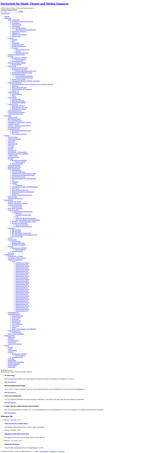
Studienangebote (13, 117)
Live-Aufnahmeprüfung (15, 120)
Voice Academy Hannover (19, 134)
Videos (14, 96)
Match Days (15, 132)
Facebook (9, 10)
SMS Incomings (16, 231)
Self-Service (11, 142)
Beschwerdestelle (20, 59)
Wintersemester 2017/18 (22, 286)
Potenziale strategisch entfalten (17, 63)
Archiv (14, 261)
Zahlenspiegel (16, 33)
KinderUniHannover (14, 330)
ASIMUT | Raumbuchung (19, 34)
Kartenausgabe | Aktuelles (15, 256)
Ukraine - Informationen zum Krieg (22, 195)
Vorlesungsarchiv (17, 332)
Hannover (11, 253)
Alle (11, 416)
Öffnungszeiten (16, 36)
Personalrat (15, 48)
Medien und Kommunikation (23, 226)
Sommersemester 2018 (21, 284)
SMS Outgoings (16, 230)
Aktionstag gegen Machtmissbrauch (25, 30)
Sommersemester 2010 (21, 311)
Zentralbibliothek (17, 170)
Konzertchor (15, 319)
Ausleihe (14, 183)
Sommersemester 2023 (21, 271)
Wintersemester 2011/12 (22, 306)
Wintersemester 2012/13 (22, 302)
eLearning (11, 147)
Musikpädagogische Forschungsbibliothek (24, 178)
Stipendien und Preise (14, 167)
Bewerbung (7, 115)
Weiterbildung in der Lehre (19, 107)
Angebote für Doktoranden (19, 223)
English (14, 10)
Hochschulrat (15, 43)
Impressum (61, 451)
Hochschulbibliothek (14, 168)
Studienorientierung (13, 129)
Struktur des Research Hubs (20, 68)
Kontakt (6, 345)
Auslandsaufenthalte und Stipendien (22, 211)
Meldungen (11, 337)
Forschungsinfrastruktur (18, 74)
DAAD (10, 238)
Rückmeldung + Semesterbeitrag (17, 152)
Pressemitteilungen (13, 340)
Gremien (10, 38)
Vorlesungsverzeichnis (14, 139)
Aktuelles (18, 51)
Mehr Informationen (10, 382)
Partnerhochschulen (17, 236)
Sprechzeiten (11, 140)
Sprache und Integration (15, 205)
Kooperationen (12, 97)
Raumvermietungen (13, 364)
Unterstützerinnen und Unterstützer (22, 89)
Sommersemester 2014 (21, 297)
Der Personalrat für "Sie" (22, 49)
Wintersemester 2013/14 (22, 299)
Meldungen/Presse (9, 335)
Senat (13, 41)
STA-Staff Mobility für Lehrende (21, 233)
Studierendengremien (18, 44)
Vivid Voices (15, 325)
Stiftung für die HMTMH (19, 87)
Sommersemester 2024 (21, 268)
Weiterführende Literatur (19, 109)
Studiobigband (16, 322)
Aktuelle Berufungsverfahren (16, 112)
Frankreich (18, 213)
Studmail (10, 149)
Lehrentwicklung (13, 104)
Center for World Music (18, 172)
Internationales (8, 200)
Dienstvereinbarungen (21, 53)
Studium (6, 135)
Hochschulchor (16, 321)
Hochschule (7, 18)
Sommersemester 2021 (21, 278)
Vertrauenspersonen (17, 61)
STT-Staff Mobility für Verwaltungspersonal (24, 235)
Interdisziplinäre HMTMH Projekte (22, 72)
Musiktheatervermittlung (19, 102)
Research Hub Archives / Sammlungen (23, 192)
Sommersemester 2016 (21, 291)
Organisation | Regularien (19, 31)
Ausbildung (15, 182)
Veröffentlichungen (13, 92)
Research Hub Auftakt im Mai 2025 (25, 71)
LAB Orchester (16, 317)
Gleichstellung (16, 26)
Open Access (15, 188)
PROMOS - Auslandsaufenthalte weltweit (24, 221)
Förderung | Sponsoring (15, 82)
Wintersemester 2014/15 (22, 296)
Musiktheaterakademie (18, 101)
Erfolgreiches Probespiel (11, 444)
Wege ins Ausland (13, 210)
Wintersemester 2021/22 (22, 276)
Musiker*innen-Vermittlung (16, 334)
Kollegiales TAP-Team (18, 106)
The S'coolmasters (17, 324)
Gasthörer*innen (13, 155)
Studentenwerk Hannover (15, 198)
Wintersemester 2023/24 (22, 269)
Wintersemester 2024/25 (22, 266)
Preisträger (11, 339)
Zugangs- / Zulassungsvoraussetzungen (19, 125)
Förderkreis (15, 86)
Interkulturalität (16, 99)
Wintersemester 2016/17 (22, 289)
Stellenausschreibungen (15, 111)
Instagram (3, 10)
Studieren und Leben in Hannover (18, 203)
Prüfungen (11, 145)
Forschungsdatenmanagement (23, 76)
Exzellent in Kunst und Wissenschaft (22, 21)
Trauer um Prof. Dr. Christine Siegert (16, 423)
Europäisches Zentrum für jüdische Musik (24, 173)
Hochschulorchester (17, 316)
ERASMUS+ (12, 228)
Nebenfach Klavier (13, 124)
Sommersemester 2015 (21, 294)
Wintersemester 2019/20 (22, 279)
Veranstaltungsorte (13, 312)
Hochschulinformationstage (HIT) (21, 130)
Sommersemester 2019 (21, 281)
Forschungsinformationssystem (24, 77)
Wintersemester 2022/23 (22, 273)
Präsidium (14, 39)
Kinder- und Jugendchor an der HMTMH (24, 329)
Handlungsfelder (16, 64)
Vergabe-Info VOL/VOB (15, 114)
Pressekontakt (12, 342)
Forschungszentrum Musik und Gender (23, 175)
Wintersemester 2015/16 (22, 292)
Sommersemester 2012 (21, 304)
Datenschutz (11, 367)
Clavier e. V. (15, 91)
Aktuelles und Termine (14, 201)
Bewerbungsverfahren (14, 119)
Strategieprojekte (16, 25)
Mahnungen (18, 185)
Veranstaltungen (9, 254)
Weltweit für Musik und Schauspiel (25, 218)
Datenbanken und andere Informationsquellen (25, 187)
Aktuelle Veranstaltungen (15, 259)
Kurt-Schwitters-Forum (18, 177)
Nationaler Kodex (17, 206)
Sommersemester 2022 (21, 274)
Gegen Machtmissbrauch (19, 28)
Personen (10, 56)
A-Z (13, 180)
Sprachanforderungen (14, 127)
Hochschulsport (12, 197)
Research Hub (12, 66)
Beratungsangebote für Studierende (18, 154)
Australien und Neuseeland (23, 215)
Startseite (7, 16)
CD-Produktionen (17, 94)
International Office (13, 157)
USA (16, 216)
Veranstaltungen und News (19, 69)
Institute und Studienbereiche (16, 54)
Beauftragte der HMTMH (19, 58)
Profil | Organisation (14, 20)
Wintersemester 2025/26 (22, 263)
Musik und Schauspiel (21, 225)
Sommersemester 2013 (21, 301)
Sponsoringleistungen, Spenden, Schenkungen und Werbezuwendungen (32, 84)
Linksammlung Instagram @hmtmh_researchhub (26, 81)
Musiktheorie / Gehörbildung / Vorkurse (19, 122)
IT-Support (11, 359)
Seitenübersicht (5, 13)
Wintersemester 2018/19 (22, 283)
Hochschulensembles (14, 314)
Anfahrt (10, 349)
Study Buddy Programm (15, 208)
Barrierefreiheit (12, 365)
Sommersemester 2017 (21, 287)
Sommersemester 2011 (21, 307)
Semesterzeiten (12, 150)
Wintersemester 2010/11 (22, 309)
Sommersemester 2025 (21, 264)
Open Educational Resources (20, 190)
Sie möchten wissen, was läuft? (17, 258)
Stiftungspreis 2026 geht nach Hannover (16, 434)
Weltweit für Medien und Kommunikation (27, 220)
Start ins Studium (13, 137)
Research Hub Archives (18, 79)
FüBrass (14, 327)
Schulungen (15, 193)
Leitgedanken (16, 23)
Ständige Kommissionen (19, 46)
